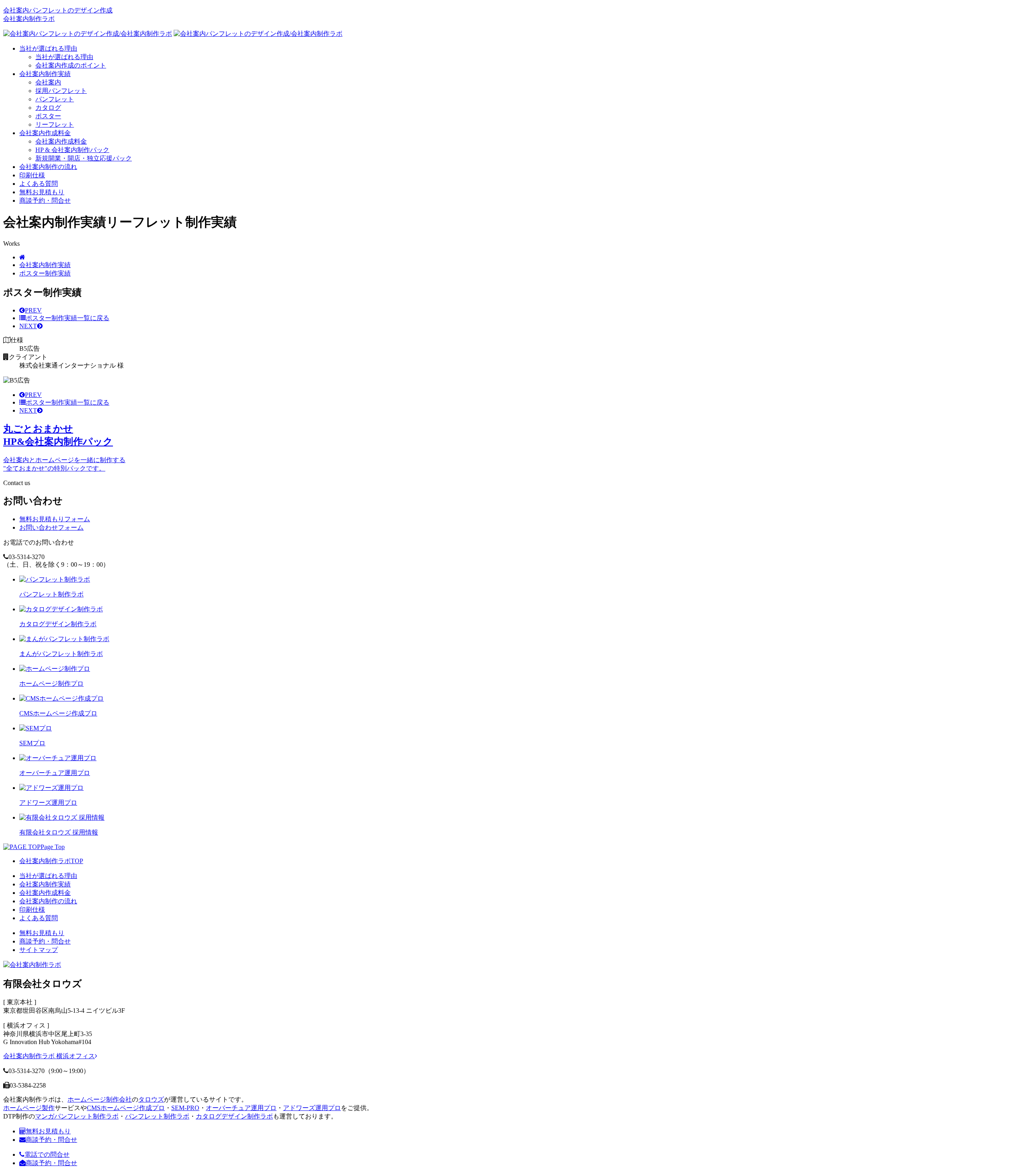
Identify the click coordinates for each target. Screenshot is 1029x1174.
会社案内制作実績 (45, 73)
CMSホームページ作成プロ (126, 1107)
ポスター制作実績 (45, 273)
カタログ (48, 107)
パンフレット (54, 99)
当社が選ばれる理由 (48, 48)
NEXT (28, 326)
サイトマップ (38, 949)
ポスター (48, 116)
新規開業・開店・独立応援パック (83, 158)
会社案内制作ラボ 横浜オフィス (49, 1056)
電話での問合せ (47, 1154)
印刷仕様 (32, 175)
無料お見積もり (41, 192)
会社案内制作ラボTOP (51, 860)
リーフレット (54, 124)
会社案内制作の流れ (48, 166)
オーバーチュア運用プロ (241, 1107)
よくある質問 (38, 183)
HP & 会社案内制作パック (72, 149)
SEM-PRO (185, 1107)
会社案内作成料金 (45, 133)
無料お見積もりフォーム (54, 519)
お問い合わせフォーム (51, 527)
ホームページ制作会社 (100, 1099)
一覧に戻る (67, 318)
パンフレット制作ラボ (157, 1116)
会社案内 (48, 82)
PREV (33, 310)
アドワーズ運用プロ (312, 1107)
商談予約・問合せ (45, 200)
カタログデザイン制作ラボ (234, 1116)
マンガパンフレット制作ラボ (77, 1116)
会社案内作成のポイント (70, 65)
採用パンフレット (61, 90)
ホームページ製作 (29, 1107)
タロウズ (151, 1099)
